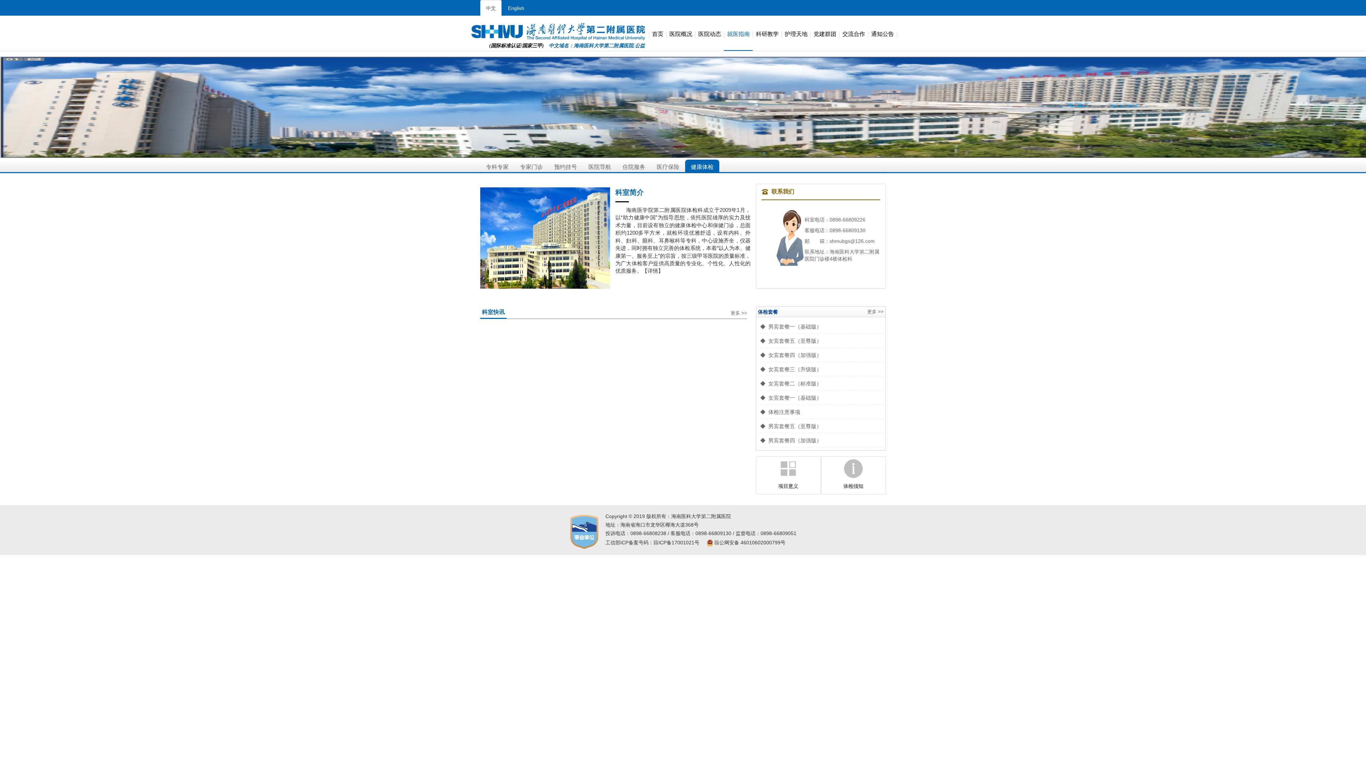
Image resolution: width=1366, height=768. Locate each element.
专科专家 (497, 167)
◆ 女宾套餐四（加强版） (791, 355)
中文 (491, 8)
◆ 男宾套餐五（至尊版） (791, 426)
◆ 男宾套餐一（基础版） (791, 327)
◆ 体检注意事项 (780, 412)
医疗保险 (668, 167)
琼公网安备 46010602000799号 (749, 542)
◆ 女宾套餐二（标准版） (791, 383)
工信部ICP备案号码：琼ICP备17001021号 (652, 542)
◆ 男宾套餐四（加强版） (791, 440)
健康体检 (702, 167)
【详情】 (652, 271)
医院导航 (599, 167)
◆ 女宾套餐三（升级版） (791, 369)
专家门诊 (531, 167)
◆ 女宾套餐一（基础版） (791, 398)
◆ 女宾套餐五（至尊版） (791, 341)
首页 (657, 34)
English (516, 8)
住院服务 (634, 167)
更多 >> (739, 313)
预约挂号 (565, 167)
